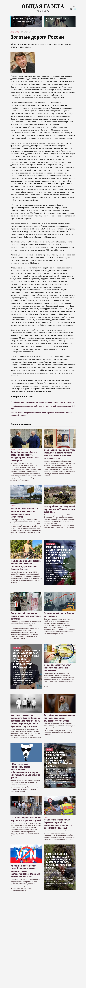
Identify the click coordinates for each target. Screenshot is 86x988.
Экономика (43, 11)
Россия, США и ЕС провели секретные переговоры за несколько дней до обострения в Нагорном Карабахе (59, 759)
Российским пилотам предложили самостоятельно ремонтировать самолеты (42, 402)
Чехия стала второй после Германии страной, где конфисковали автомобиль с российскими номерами (58, 823)
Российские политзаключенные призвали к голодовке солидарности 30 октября (59, 718)
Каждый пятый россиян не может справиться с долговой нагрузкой (25, 616)
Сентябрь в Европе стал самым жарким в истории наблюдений (25, 819)
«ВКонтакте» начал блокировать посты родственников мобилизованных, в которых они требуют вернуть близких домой (25, 771)
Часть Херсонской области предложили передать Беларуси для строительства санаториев (24, 456)
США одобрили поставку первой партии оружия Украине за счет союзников (59, 509)
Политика (50, 544)
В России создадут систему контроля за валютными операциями (57, 668)
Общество (17, 647)
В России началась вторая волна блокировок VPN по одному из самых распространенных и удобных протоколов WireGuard (25, 871)
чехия (46, 817)
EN (75, 9)
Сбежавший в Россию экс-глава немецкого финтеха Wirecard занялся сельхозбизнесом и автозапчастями (59, 454)
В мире (49, 749)
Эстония (13, 506)
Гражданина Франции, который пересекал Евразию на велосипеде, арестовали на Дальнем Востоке (25, 565)
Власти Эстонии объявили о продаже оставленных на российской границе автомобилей (24, 512)
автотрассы (14, 32)
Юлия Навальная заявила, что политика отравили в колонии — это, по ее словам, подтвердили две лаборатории (59, 554)
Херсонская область (17, 449)
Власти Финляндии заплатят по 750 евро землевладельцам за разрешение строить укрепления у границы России (58, 861)
